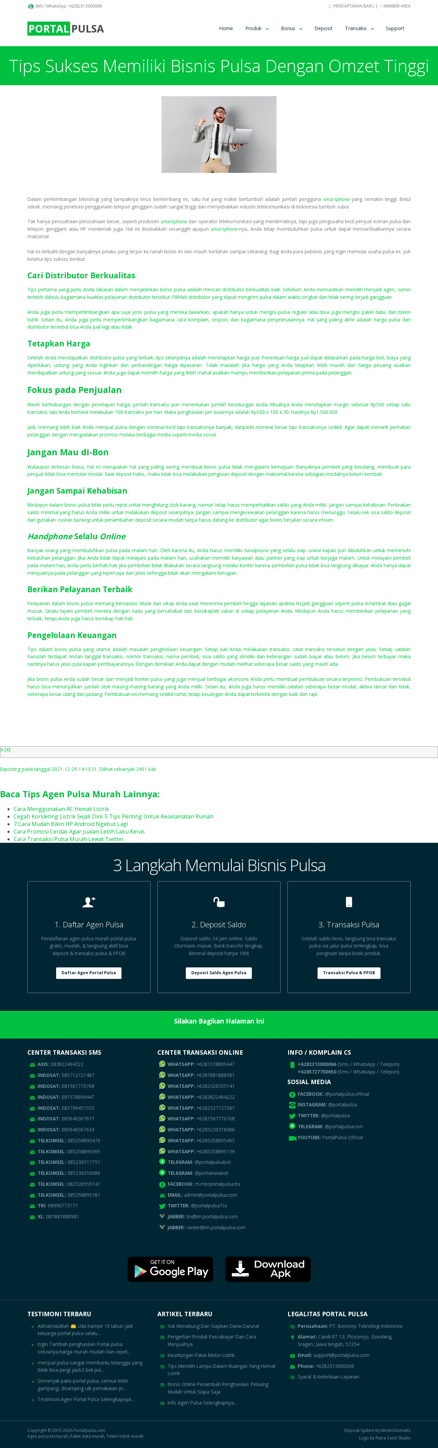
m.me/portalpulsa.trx (204, 1184)
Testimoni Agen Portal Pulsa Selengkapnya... (86, 1399)
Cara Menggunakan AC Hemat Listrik (61, 809)
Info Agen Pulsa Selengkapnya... (202, 1402)
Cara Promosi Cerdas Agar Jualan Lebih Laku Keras (79, 831)
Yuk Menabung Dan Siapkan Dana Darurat (213, 1326)
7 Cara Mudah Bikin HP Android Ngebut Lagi (71, 824)
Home (226, 28)
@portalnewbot (198, 1173)
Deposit (323, 28)
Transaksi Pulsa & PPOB (349, 973)
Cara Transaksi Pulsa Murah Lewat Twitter (69, 839)
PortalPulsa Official (342, 1137)
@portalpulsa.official (347, 1094)
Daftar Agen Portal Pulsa (89, 973)
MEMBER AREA (397, 6)
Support (395, 28)
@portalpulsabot (199, 1162)
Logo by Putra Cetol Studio (385, 1438)
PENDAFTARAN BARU (353, 6)
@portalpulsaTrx (197, 1205)
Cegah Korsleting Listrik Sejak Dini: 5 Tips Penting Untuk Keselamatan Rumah (114, 816)
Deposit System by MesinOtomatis (377, 1430)
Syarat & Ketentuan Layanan (328, 1376)
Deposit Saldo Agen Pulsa (218, 973)
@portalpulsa (342, 1104)
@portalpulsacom (344, 1126)
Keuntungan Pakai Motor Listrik (201, 1355)
